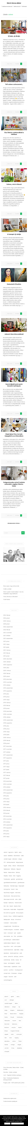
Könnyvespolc (19, 912)
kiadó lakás (13, 909)
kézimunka (6, 909)
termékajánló (11, 963)
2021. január (6, 656)
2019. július (6, 694)
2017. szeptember (8, 755)
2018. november (7, 714)
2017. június (6, 763)
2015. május (6, 836)
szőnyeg (16, 956)
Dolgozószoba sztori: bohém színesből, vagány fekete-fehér (14, 484)
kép (8, 906)
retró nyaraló (17, 946)
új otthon (11, 970)
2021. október (6, 635)
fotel (14, 875)
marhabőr (6, 923)
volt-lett (6, 1048)
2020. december (7, 659)
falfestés (13, 869)
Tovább (17, 63)
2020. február (6, 673)
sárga (21, 949)
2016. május (6, 801)
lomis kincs (18, 919)
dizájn (5, 1010)
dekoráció (14, 859)
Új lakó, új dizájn (14, 36)
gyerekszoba (21, 882)
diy (19, 1007)
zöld (15, 976)
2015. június (6, 833)
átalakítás (10, 855)
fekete (5, 872)
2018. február (6, 740)
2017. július (6, 761)
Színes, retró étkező (14, 184)
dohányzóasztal (11, 862)
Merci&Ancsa (15, 926)
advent (5, 852)
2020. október (7, 661)
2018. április (6, 734)
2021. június (6, 641)
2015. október (6, 822)
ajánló (12, 996)
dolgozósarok (19, 862)
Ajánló (16, 852)
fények (12, 1017)
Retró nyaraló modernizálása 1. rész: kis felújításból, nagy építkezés (13, 592)
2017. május (6, 766)
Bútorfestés (17, 855)
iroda (16, 899)
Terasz (20, 1041)
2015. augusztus (7, 828)
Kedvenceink (18, 902)
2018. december (7, 711)
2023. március (7, 621)
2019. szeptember (8, 688)
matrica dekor (13, 923)
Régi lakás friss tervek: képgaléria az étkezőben (14, 435)
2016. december (7, 781)
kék (5, 906)
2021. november (7, 632)
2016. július (6, 795)
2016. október (6, 787)
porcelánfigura (7, 939)
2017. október (6, 752)
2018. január (6, 743)
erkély (9, 865)
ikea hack (6, 1024)
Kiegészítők (20, 909)
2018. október (7, 717)
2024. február (6, 615)
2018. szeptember (8, 720)
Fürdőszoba (7, 879)
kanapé (6, 902)
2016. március (6, 807)
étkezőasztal (20, 865)
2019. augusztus (7, 691)
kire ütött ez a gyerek (9, 912)
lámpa (12, 919)
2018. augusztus (7, 723)
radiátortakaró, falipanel (10, 943)
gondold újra (19, 879)
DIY (5, 862)
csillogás (11, 1000)
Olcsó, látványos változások (10, 596)
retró (12, 946)
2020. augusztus (7, 664)
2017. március (6, 772)
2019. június (6, 696)
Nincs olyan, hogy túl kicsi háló (11, 586)
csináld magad (7, 859)
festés (10, 875)
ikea (20, 1020)
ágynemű (11, 852)
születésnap (7, 960)
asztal (5, 855)
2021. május (6, 644)
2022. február (6, 629)
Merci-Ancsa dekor (14, 3)
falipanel (18, 869)
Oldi (5, 1037)
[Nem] (26, 1120)
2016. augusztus (7, 793)
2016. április (6, 804)
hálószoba (6, 886)
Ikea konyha (7, 896)
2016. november (7, 784)
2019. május (6, 699)
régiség (17, 1037)
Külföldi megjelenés (18, 916)
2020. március (7, 670)
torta (19, 966)
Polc (15, 936)
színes (5, 956)
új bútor (6, 970)
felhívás (18, 872)
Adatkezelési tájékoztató (9, 1098)
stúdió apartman (14, 953)
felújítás (6, 875)
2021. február (6, 653)
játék (20, 899)
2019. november (7, 682)
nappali (22, 929)
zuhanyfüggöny (8, 980)
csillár (22, 855)
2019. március (6, 702)
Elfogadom (7, 1123)
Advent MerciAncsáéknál (14, 334)
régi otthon (7, 946)
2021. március (6, 650)
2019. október (6, 685)
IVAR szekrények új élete (17, 1082)
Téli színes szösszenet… (14, 84)
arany (20, 852)
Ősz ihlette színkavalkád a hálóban (14, 133)
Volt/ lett (11, 976)
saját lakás (16, 949)
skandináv (6, 953)
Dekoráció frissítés (14, 284)
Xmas (12, 1048)
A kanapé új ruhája (14, 234)
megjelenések (7, 926)
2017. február (6, 775)
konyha (6, 916)
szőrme (21, 956)
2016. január (6, 813)
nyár (15, 933)
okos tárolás (7, 936)
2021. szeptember (8, 638)
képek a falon (17, 906)
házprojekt (21, 886)
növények (10, 933)
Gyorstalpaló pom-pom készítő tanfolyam (14, 385)
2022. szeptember (8, 627)
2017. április (6, 769)
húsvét (13, 889)
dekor (16, 1003)
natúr (5, 933)
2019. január (6, 708)
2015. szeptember (8, 825)
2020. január (6, 676)
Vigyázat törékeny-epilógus (14, 1075)
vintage (20, 973)
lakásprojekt (7, 919)
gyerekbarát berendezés (10, 882)
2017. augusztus (7, 758)
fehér (5, 1013)
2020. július (6, 667)
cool (5, 1000)
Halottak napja (14, 886)
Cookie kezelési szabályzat (10, 1101)
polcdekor (19, 936)
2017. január (6, 778)
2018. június (6, 728)
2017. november (7, 749)
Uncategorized (18, 970)
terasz (5, 963)
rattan (18, 943)
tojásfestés (14, 966)
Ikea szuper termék (9, 899)
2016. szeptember (8, 790)
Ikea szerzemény (15, 896)
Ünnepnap (14, 973)
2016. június (6, 798)
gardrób (13, 879)
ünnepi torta (7, 973)
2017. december (7, 746)
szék (21, 953)
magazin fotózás (14, 1031)
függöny (18, 875)
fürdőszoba (20, 1017)
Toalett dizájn (7, 966)
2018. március (7, 737)
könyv (10, 916)
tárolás (12, 960)
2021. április (6, 647)
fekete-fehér (11, 872)
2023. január (6, 624)
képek (11, 906)
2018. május (6, 731)
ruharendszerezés (8, 949)
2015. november (7, 819)
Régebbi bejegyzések (13, 523)
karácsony (11, 902)
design (20, 859)
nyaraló (19, 933)
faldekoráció (7, 869)
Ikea (17, 889)
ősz (12, 936)
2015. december (7, 816)
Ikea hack (17, 892)
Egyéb (5, 865)
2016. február (6, 810)
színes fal (10, 956)
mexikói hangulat (8, 929)
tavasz (17, 960)
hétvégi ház (7, 889)
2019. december (7, 679)
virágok (5, 976)
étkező (14, 865)
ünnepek (6, 1051)
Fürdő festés (6, 599)
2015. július (6, 830)
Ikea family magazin (9, 892)
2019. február (6, 705)
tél (20, 960)
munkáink (16, 929)
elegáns (12, 1010)
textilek (18, 963)
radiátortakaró (15, 939)
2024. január (6, 618)
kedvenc (6, 1027)
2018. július (6, 726)
